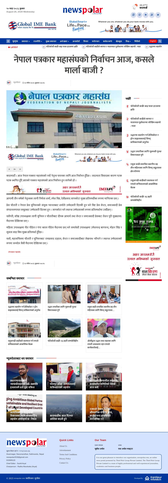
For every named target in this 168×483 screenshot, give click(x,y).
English (153, 41)
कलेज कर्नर (107, 41)
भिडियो (137, 41)
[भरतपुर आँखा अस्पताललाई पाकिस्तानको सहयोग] (64, 376)
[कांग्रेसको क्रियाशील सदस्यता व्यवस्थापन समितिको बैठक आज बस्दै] (104, 376)
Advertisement (65, 450)
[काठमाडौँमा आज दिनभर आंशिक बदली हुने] (64, 408)
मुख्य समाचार (51, 41)
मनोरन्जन (95, 41)
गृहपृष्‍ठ (15, 41)
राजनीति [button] (36, 41)
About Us (63, 446)
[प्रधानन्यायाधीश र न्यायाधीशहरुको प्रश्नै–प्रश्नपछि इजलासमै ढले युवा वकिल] (24, 376)
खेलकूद (119, 41)
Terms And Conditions (68, 454)
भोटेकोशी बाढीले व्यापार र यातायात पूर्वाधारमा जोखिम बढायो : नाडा (90, 47)
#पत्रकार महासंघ (14, 252)
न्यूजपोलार (16, 82)
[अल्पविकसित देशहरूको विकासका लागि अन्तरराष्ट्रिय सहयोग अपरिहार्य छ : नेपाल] (24, 408)
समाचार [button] (25, 41)
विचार (85, 41)
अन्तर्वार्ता (76, 41)
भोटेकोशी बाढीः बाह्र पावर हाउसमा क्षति (39, 47)
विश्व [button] (127, 41)
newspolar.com (19, 478)
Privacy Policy (65, 459)
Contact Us (63, 463)
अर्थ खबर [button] (63, 41)
